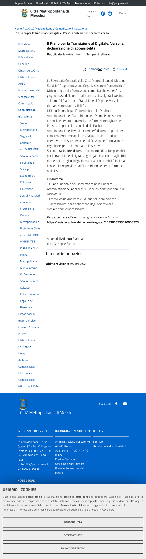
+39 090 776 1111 (40, 451)
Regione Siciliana (23, 3)
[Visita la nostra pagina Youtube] (108, 13)
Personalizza (73, 522)
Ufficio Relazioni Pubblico (69, 464)
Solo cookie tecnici (73, 548)
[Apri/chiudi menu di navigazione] (3, 13)
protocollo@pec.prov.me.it (32, 464)
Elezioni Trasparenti (66, 459)
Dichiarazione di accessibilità (109, 446)
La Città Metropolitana (38, 28)
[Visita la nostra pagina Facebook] (101, 13)
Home (18, 28)
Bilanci (59, 455)
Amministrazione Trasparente (72, 441)
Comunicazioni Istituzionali (71, 28)
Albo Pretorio (63, 446)
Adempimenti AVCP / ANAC (71, 450)
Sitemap (98, 441)
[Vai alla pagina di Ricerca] (129, 13)
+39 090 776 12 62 (34, 455)
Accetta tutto (73, 535)
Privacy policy (105, 509)
